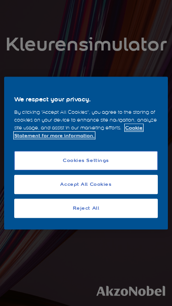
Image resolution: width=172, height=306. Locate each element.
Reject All (86, 208)
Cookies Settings (86, 160)
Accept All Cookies (85, 184)
